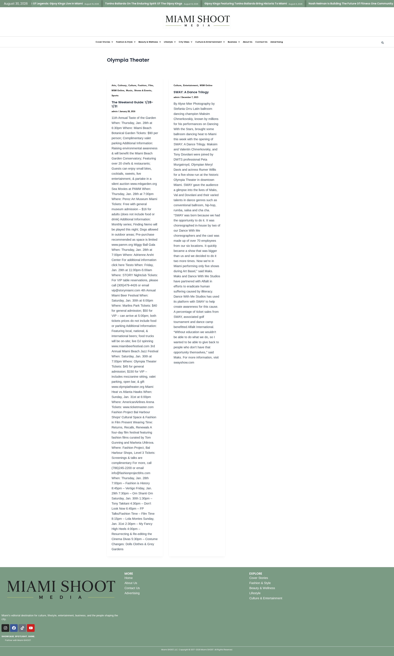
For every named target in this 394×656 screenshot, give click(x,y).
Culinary (122, 85)
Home (129, 578)
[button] (104, 42)
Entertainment (190, 85)
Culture (132, 85)
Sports (115, 95)
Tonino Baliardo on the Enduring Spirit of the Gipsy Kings (126, 3)
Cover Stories (103, 41)
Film (150, 85)
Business (232, 41)
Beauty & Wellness (148, 41)
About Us (247, 41)
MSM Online (118, 90)
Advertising (276, 41)
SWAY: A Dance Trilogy (191, 92)
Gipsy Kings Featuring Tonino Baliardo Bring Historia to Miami (228, 3)
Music (129, 90)
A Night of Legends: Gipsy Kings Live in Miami (36, 3)
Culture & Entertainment (208, 41)
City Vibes (184, 41)
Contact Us (261, 41)
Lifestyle (168, 41)
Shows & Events (142, 90)
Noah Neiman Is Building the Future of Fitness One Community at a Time (340, 3)
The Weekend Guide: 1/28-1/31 (132, 104)
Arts (114, 85)
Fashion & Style (124, 41)
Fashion (142, 85)
